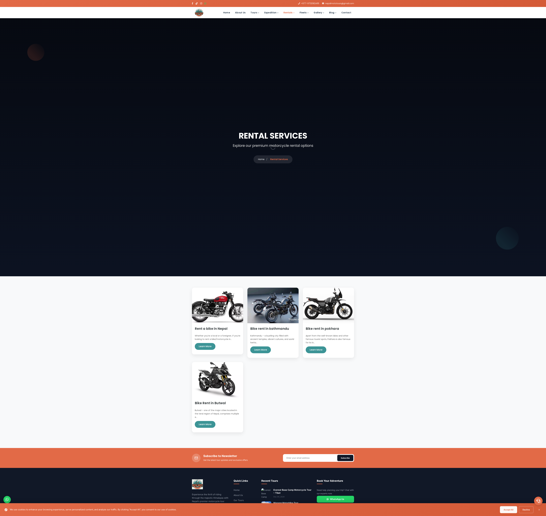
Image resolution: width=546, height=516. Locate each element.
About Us (240, 12)
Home (226, 12)
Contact (346, 12)
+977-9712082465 (310, 3)
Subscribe (345, 458)
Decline (526, 509)
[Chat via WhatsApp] (7, 499)
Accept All (508, 509)
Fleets (303, 12)
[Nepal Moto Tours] (199, 12)
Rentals (288, 12)
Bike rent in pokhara (322, 329)
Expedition (270, 12)
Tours (254, 12)
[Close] (539, 509)
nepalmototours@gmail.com (339, 3)
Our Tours (239, 500)
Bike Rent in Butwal (210, 403)
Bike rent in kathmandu (269, 329)
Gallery (318, 12)
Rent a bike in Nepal (211, 329)
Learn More (205, 346)
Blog (332, 12)
